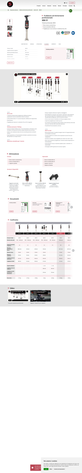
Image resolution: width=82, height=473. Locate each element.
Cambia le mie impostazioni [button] (59, 469)
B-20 (52, 233)
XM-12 (19, 233)
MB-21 (44, 233)
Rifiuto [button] (51, 469)
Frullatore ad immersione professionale (53, 17)
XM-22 (36, 233)
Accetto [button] (46, 469)
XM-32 (69, 233)
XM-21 (28, 233)
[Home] (10, 4)
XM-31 (61, 233)
